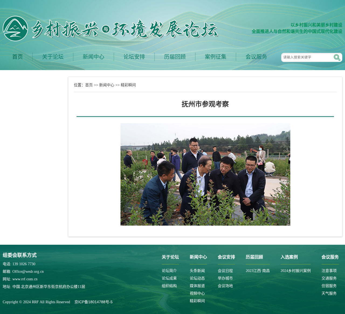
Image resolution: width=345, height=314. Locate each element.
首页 (17, 57)
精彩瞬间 (128, 85)
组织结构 (169, 286)
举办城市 (225, 278)
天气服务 (329, 293)
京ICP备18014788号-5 (93, 302)
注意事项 (329, 271)
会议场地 (225, 286)
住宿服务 (329, 286)
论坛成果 (169, 278)
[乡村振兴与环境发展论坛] (110, 28)
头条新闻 (197, 271)
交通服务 (329, 278)
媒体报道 (197, 286)
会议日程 (225, 271)
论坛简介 (169, 271)
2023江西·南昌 (258, 271)
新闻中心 (106, 85)
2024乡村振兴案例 (296, 271)
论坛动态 (197, 278)
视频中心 (197, 293)
